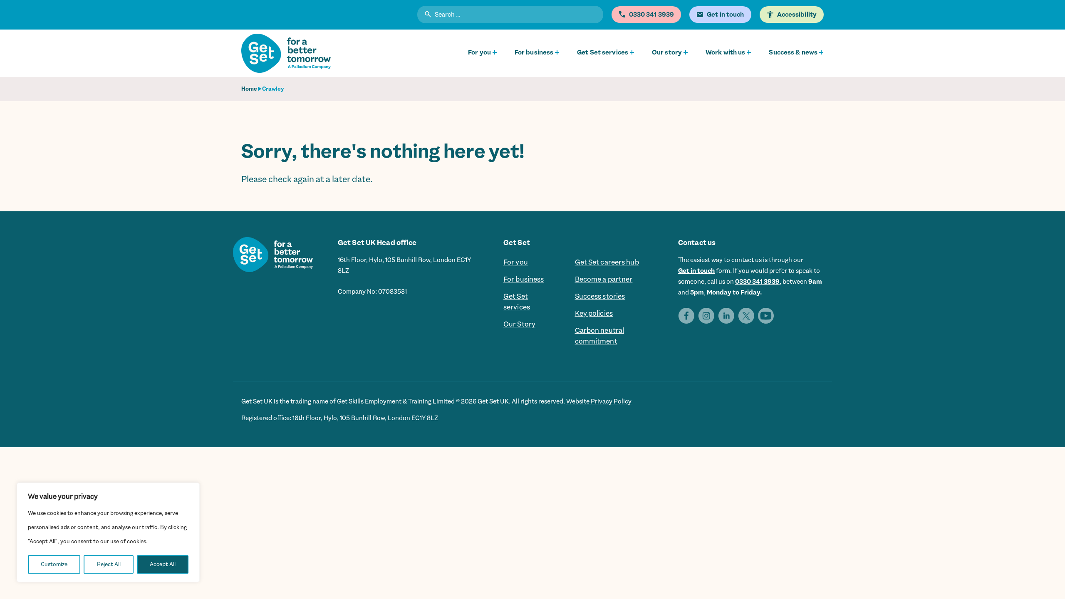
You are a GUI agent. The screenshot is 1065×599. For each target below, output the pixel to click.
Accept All (163, 564)
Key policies (594, 313)
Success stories (600, 296)
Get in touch (696, 271)
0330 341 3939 (757, 281)
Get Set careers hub (607, 262)
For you (479, 52)
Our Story (519, 324)
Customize (54, 564)
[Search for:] (510, 15)
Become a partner (604, 279)
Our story (667, 52)
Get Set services (602, 52)
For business (534, 52)
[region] (108, 532)
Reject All (109, 564)
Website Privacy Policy (599, 401)
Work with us (725, 52)
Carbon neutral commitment (599, 336)
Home (249, 88)
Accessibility (797, 14)
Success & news (793, 52)
